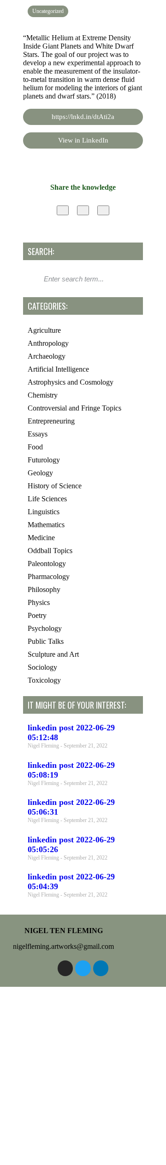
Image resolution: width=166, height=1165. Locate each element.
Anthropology (48, 343)
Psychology (45, 628)
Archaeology (46, 356)
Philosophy (44, 589)
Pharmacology (49, 576)
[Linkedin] (101, 968)
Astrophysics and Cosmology (70, 382)
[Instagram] (65, 968)
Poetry (37, 615)
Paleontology (47, 563)
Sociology (42, 667)
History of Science (55, 486)
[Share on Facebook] (63, 210)
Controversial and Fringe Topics (74, 408)
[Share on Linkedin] (103, 210)
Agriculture (44, 330)
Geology (40, 473)
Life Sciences (47, 499)
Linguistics (43, 512)
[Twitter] (83, 968)
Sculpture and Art (53, 654)
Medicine (41, 538)
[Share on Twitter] (83, 210)
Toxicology (44, 680)
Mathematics (46, 525)
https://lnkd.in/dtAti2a (83, 116)
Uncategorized (48, 11)
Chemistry (43, 395)
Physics (39, 602)
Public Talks (46, 641)
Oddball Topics (50, 550)
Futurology (44, 460)
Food (35, 447)
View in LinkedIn (83, 140)
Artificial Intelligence (58, 369)
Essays (37, 434)
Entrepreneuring (51, 421)
